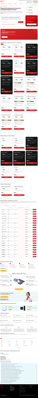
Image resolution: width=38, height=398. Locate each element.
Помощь (30, 3)
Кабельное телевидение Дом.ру (6, 186)
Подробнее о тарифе (6, 74)
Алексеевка (24, 340)
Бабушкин (32, 341)
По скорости (9, 205)
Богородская (2, 345)
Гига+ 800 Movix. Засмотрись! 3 (31, 96)
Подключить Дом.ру (3, 3)
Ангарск (31, 340)
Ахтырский (24, 341)
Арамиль (2, 341)
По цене (5, 205)
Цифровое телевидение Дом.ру (18, 186)
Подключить (6, 56)
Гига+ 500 (15, 138)
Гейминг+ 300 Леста (4, 152)
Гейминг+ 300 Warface (29, 138)
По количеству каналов (14, 205)
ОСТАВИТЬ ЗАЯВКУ (12, 390)
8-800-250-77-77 (12, 389)
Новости (26, 3)
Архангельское (17, 341)
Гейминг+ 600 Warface (17, 152)
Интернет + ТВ (15, 3)
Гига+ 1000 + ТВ (3, 96)
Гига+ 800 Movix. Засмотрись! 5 (3, 256)
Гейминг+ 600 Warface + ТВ (5, 77)
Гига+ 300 (2, 138)
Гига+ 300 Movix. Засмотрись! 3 (18, 77)
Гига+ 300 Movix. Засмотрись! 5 (18, 96)
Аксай (8, 340)
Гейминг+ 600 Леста (29, 152)
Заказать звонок (31, 24)
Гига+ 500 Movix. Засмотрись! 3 (31, 77)
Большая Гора (9, 345)
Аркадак (9, 341)
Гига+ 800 (2, 167)
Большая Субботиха (25, 345)
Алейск (16, 340)
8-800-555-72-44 (2, 13)
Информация (35, 3)
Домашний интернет (9, 3)
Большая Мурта (17, 345)
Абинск (1, 340)
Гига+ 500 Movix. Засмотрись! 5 (3, 254)
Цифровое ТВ (21, 3)
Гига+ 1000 (15, 167)
